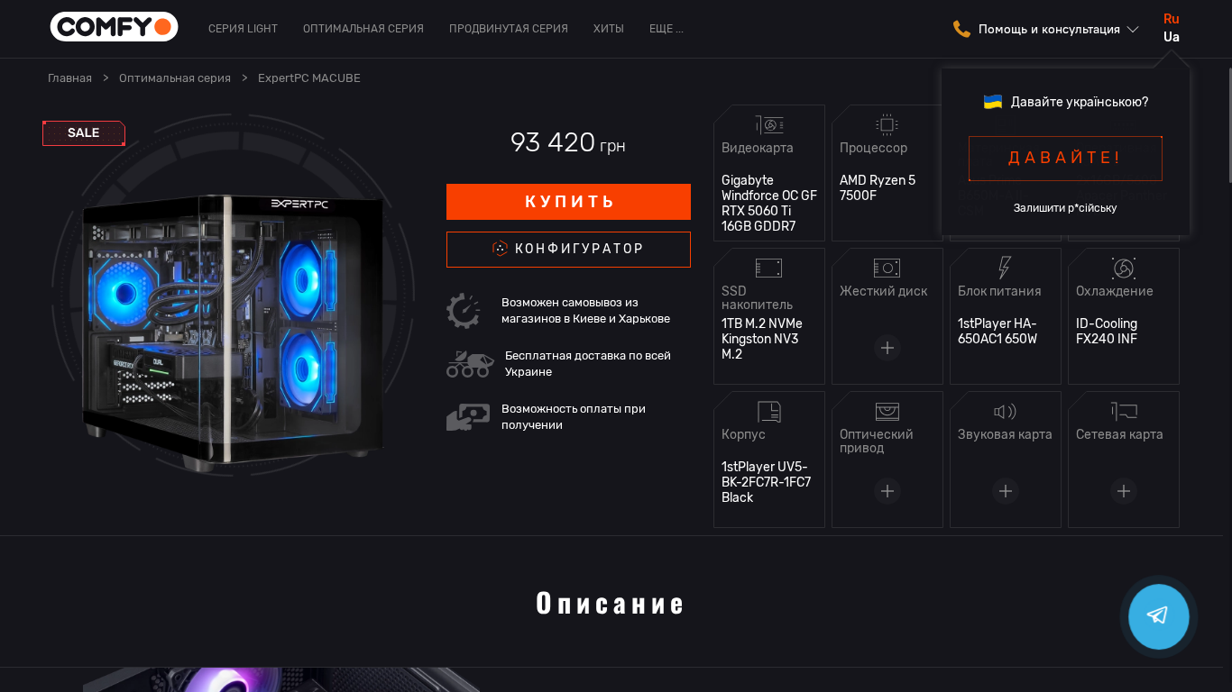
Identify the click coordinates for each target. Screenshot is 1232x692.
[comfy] (114, 28)
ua (1171, 37)
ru (1171, 19)
